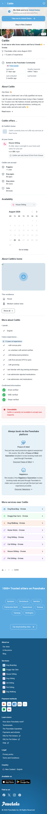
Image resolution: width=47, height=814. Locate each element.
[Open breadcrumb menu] (8, 570)
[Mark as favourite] (44, 3)
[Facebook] (4, 795)
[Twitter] (9, 795)
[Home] (2, 570)
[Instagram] (14, 795)
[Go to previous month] (32, 212)
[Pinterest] (19, 795)
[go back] (2, 3)
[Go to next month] (36, 212)
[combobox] (23, 204)
